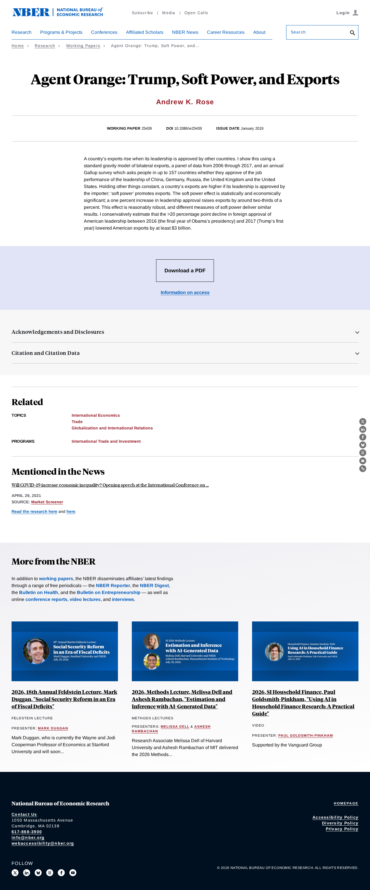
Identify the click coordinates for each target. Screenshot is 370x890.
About (259, 32)
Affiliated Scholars (144, 32)
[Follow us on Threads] (49, 872)
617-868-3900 (27, 831)
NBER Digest (154, 585)
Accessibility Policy (335, 817)
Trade (77, 421)
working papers (56, 578)
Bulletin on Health (38, 592)
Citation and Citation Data (46, 352)
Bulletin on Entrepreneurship (108, 592)
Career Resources (226, 32)
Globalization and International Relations (112, 428)
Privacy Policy (342, 828)
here (70, 511)
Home (18, 45)
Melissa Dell (175, 727)
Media (168, 12)
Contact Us (24, 814)
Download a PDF (185, 270)
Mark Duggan (53, 728)
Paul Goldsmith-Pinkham (305, 735)
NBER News (185, 32)
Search (298, 32)
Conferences (104, 32)
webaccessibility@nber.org (43, 843)
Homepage (346, 803)
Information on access (185, 292)
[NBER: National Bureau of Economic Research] (62, 15)
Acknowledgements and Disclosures (58, 331)
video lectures (85, 599)
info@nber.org (28, 837)
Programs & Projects (61, 32)
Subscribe (142, 12)
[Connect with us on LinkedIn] (26, 872)
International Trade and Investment (106, 441)
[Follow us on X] (15, 872)
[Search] (352, 33)
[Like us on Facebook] (61, 872)
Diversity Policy (340, 823)
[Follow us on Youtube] (72, 872)
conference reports (46, 599)
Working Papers (83, 45)
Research (22, 32)
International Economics (96, 415)
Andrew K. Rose (185, 102)
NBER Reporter (113, 585)
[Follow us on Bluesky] (38, 872)
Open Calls (196, 12)
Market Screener (47, 502)
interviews (123, 599)
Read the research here (34, 511)
